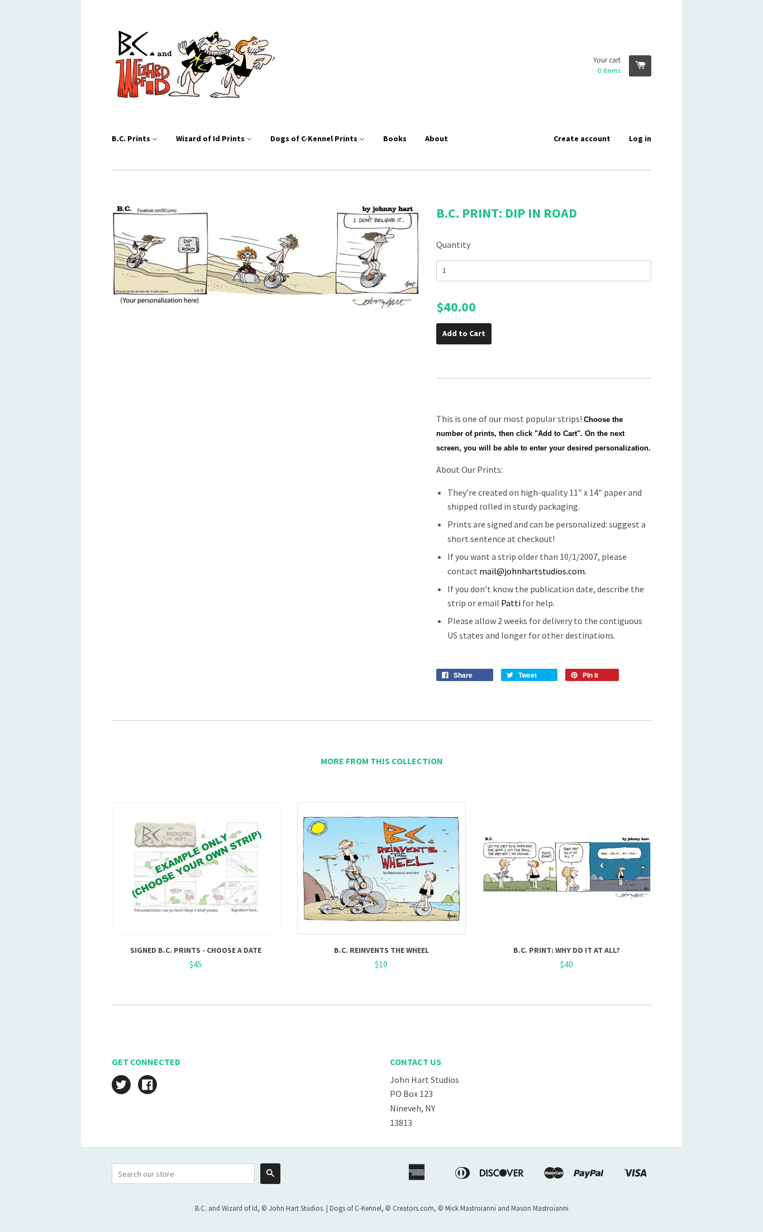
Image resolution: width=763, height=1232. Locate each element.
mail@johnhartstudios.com (532, 571)
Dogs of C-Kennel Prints (314, 138)
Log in (640, 138)
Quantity (453, 244)
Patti (511, 602)
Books (395, 138)
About (436, 138)
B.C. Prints (132, 138)
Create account (582, 138)
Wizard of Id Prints (211, 138)
